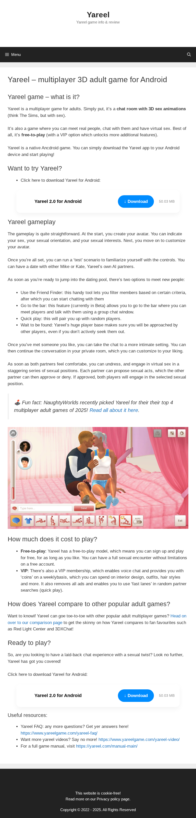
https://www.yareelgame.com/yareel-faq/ (59, 733)
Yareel (98, 14)
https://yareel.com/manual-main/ (107, 746)
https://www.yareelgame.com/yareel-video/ (139, 739)
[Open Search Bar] (189, 54)
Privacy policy (108, 799)
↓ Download (136, 201)
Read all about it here (114, 410)
